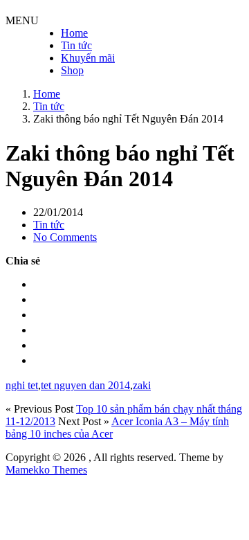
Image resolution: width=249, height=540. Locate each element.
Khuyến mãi (88, 58)
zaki (142, 385)
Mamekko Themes (46, 470)
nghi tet (22, 385)
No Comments (65, 237)
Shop (72, 70)
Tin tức (76, 45)
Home (74, 33)
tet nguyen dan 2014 (85, 385)
